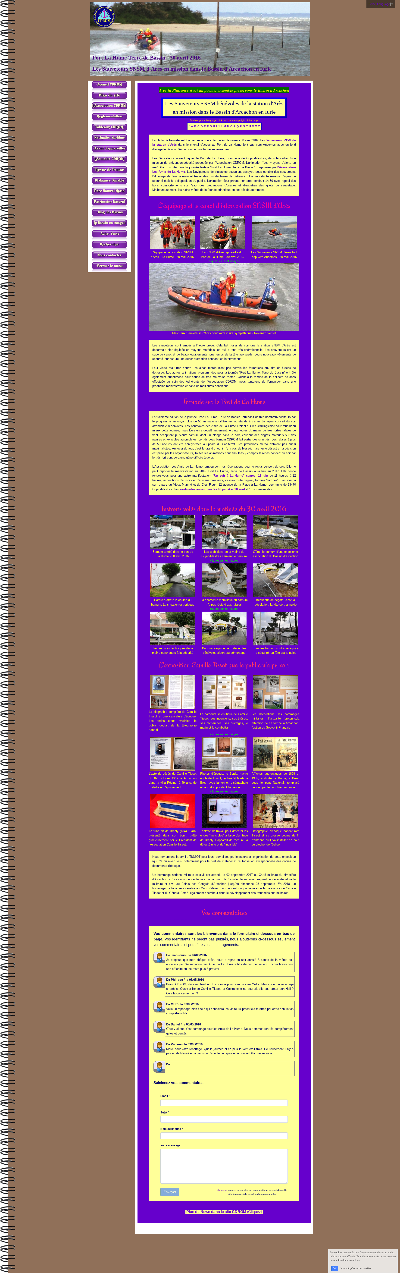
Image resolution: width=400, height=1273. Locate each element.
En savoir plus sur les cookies (355, 1268)
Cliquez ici (222, 1190)
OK (335, 1268)
